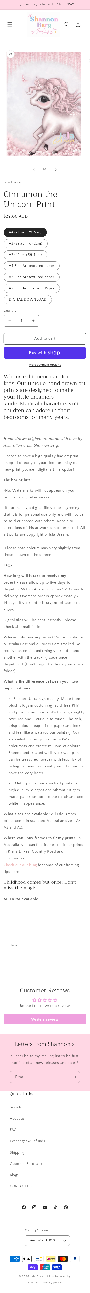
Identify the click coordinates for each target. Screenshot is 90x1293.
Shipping (17, 1153)
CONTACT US (21, 1186)
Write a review (45, 1019)
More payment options (45, 364)
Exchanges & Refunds (27, 1141)
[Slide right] (56, 169)
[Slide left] (34, 169)
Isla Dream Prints (42, 1276)
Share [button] (13, 945)
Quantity (10, 310)
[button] (10, 24)
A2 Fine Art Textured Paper (32, 288)
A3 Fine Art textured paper (31, 277)
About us (17, 1119)
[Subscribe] (74, 1077)
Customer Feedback (26, 1164)
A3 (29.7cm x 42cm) (25, 244)
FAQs (14, 1130)
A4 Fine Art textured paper (31, 266)
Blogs (14, 1175)
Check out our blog (20, 865)
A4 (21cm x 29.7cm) (25, 232)
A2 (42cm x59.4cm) (25, 255)
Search (16, 1107)
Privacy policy (52, 1282)
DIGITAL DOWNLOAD (28, 300)
